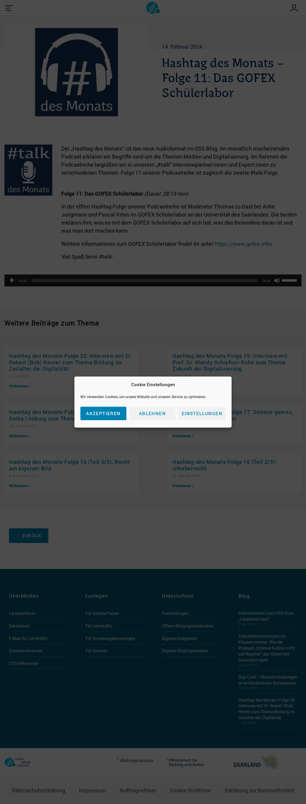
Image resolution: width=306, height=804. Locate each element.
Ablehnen (152, 413)
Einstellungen (202, 413)
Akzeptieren (103, 413)
